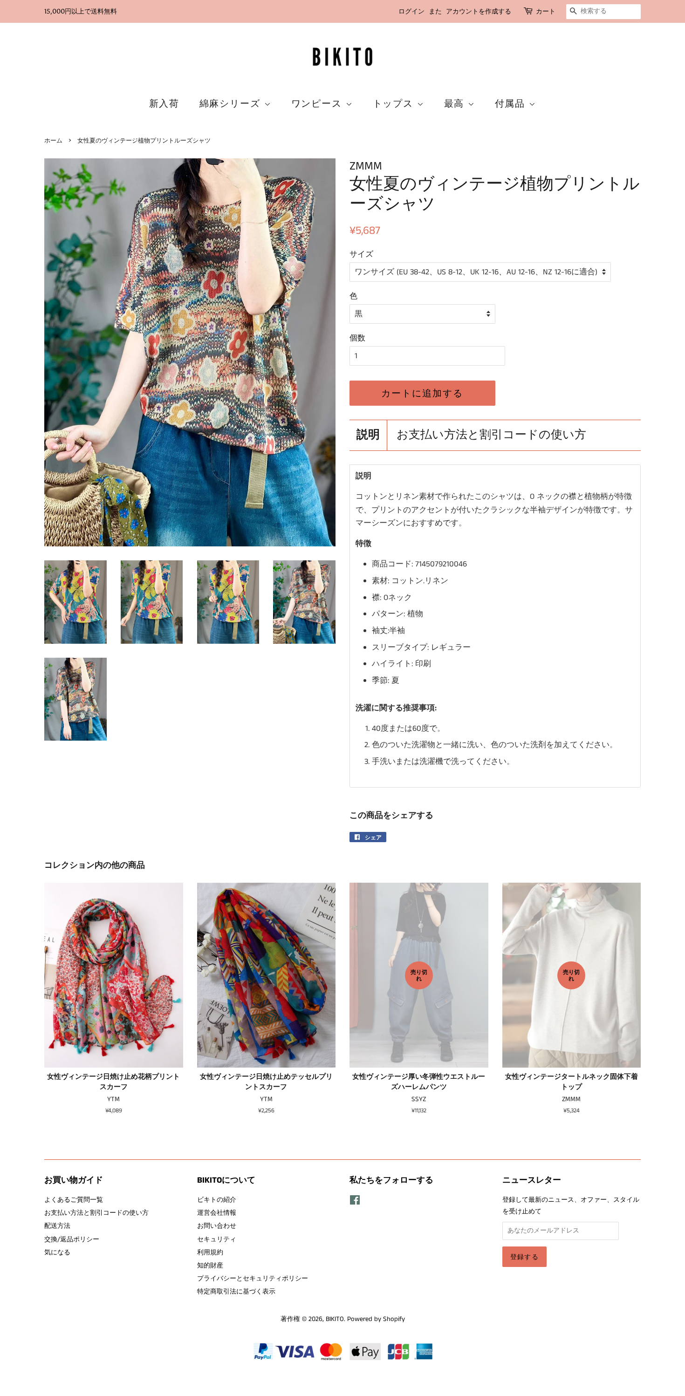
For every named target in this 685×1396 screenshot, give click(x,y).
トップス (395, 103)
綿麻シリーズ (231, 103)
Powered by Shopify (376, 1319)
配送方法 (57, 1226)
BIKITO (335, 1319)
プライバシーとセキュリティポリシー (252, 1278)
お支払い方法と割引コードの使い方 (491, 435)
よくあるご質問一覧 (73, 1200)
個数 (357, 338)
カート (545, 11)
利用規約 (210, 1252)
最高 (456, 103)
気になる (57, 1252)
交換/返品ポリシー (71, 1239)
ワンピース (318, 103)
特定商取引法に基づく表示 (236, 1291)
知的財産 (210, 1265)
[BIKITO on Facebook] (354, 1202)
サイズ (361, 254)
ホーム (53, 140)
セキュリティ (216, 1239)
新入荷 (164, 103)
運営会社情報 (216, 1213)
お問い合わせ (216, 1226)
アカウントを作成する (478, 11)
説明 (368, 435)
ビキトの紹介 (216, 1200)
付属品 (512, 103)
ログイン (411, 11)
